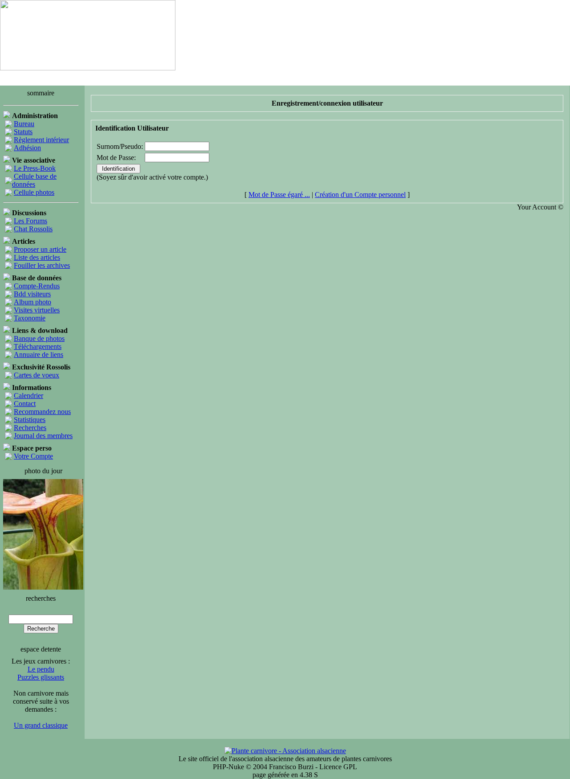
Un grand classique (41, 725)
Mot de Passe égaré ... (279, 194)
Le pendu (41, 669)
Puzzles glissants (40, 677)
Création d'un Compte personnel (360, 194)
